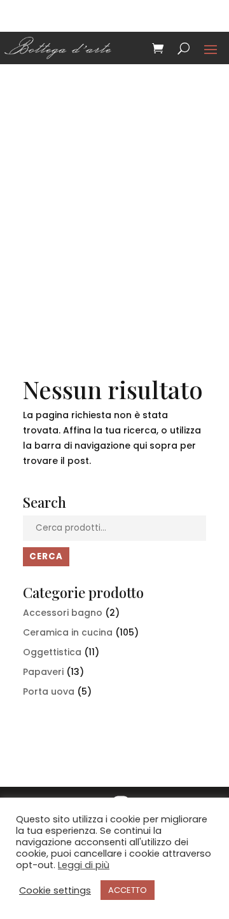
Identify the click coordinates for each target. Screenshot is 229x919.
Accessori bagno (62, 612)
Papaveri (43, 671)
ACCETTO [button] (127, 890)
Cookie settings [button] (55, 890)
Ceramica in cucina (68, 632)
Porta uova (48, 691)
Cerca (46, 556)
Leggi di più (83, 865)
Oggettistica (52, 652)
